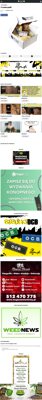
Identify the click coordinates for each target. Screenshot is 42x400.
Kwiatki (2, 134)
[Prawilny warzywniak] (10, 109)
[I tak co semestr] (31, 109)
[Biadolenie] (31, 91)
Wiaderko (24, 134)
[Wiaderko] (31, 127)
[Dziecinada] (10, 91)
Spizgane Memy (11, 96)
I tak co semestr (26, 116)
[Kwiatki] (10, 127)
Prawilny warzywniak (6, 116)
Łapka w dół (32, 56)
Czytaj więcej (4, 100)
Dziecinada (4, 98)
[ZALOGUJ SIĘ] (40, 1)
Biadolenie (24, 98)
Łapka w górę (10, 56)
